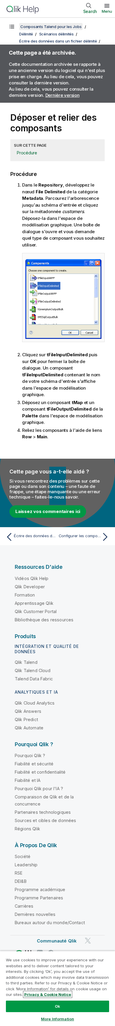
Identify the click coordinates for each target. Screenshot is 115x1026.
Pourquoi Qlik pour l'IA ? (39, 788)
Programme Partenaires (39, 897)
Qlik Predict (26, 719)
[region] (57, 988)
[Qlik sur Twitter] (87, 940)
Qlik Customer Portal (36, 611)
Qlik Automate (29, 727)
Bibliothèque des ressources (44, 619)
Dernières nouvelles (35, 914)
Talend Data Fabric (34, 678)
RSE (18, 872)
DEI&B (21, 881)
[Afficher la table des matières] (11, 26)
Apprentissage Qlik (34, 603)
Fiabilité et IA (27, 780)
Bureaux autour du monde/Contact (50, 922)
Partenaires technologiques (43, 812)
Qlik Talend (26, 662)
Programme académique (40, 889)
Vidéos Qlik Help (32, 578)
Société (22, 856)
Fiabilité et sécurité (34, 763)
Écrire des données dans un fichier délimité (58, 41)
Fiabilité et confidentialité (40, 772)
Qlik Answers (28, 711)
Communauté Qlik (57, 941)
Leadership (26, 864)
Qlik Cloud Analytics (35, 702)
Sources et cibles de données (45, 820)
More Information (57, 1019)
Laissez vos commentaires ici (47, 511)
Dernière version (62, 95)
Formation (25, 594)
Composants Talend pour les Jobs (50, 26)
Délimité (26, 34)
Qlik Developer (30, 586)
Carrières (24, 906)
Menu (107, 11)
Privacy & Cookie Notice (47, 994)
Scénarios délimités (56, 34)
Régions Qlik (27, 828)
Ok (57, 1006)
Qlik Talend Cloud (32, 670)
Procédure (27, 152)
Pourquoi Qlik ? (30, 755)
